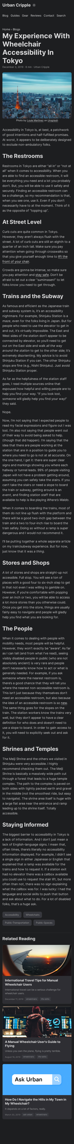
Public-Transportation (17, 922)
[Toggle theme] (34, 5)
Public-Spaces (44, 922)
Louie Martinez (35, 120)
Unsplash (53, 120)
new (64, 703)
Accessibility (12, 914)
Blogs (16, 29)
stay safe (42, 275)
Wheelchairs (32, 914)
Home (6, 29)
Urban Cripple (16, 5)
